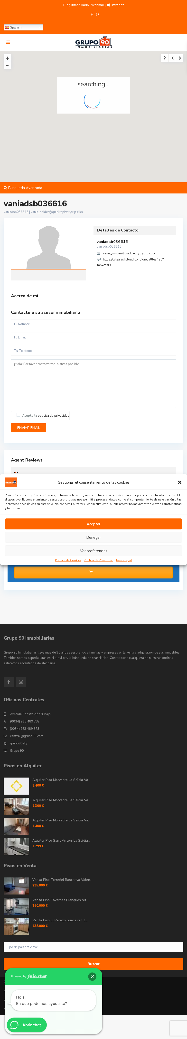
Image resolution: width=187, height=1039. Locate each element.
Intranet (118, 5)
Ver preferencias (93, 550)
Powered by (19, 976)
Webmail (98, 5)
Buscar (94, 964)
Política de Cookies (68, 560)
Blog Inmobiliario (76, 5)
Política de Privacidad (98, 560)
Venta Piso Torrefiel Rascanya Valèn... (62, 879)
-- (96, 572)
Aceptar (93, 523)
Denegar (93, 537)
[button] (179, 482)
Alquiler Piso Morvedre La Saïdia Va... (61, 780)
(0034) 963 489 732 (25, 721)
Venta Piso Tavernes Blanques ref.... (60, 900)
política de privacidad (53, 416)
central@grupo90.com (26, 736)
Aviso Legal (124, 560)
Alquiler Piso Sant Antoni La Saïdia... (61, 840)
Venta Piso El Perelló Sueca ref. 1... (60, 920)
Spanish (15, 27)
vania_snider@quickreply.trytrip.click (57, 212)
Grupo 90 (17, 751)
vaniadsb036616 (49, 248)
